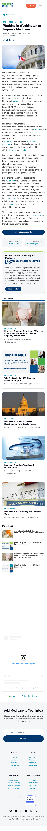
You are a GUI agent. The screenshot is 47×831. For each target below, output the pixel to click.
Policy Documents (14, 785)
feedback (24, 150)
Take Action (33, 785)
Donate (33, 780)
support (12, 198)
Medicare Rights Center (12, 688)
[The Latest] (4, 15)
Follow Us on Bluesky (30, 696)
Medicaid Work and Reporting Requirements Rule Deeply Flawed (20, 422)
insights (12, 150)
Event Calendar (33, 783)
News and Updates (14, 788)
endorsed (13, 204)
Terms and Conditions (24, 819)
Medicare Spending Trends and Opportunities (19, 466)
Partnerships (33, 760)
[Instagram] (31, 811)
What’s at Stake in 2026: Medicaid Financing (27, 566)
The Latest (10, 15)
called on (17, 101)
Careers (14, 763)
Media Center (33, 765)
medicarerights (28, 688)
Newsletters (33, 763)
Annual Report (14, 765)
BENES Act (10, 181)
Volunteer (33, 788)
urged (37, 129)
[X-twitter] (36, 811)
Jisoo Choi (10, 384)
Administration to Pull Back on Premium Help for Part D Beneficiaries (29, 532)
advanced (37, 215)
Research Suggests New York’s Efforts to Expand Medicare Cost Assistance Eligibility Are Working (23, 333)
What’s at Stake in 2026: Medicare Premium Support (20, 379)
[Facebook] (16, 811)
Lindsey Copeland (13, 339)
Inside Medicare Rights (13, 22)
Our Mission (14, 757)
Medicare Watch (10, 328)
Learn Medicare (14, 780)
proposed (8, 141)
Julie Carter (10, 427)
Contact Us (33, 757)
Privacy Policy (11, 819)
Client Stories (14, 760)
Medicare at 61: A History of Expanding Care (22, 512)
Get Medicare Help (14, 783)
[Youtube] (26, 811)
